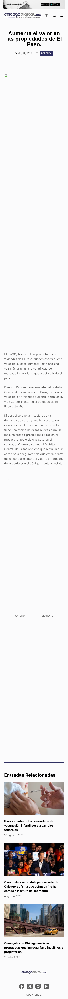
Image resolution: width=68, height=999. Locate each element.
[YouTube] (46, 986)
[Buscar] (54, 15)
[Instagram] (38, 986)
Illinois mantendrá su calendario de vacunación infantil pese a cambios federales (28, 825)
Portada (46, 53)
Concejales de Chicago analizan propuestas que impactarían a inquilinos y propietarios (33, 947)
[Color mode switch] (46, 15)
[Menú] (62, 15)
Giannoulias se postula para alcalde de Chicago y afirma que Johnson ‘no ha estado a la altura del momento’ (31, 886)
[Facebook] (21, 986)
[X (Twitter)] (30, 986)
